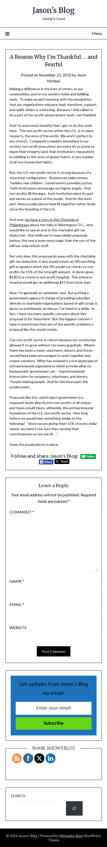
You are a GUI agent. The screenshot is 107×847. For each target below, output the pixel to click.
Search (18, 795)
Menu (97, 33)
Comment (21, 512)
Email (16, 604)
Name (16, 581)
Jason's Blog (54, 10)
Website (18, 627)
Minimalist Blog (71, 836)
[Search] (74, 808)
